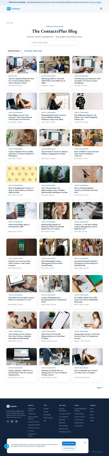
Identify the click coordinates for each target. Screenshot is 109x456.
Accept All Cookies (69, 443)
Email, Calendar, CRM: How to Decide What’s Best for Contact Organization (20, 372)
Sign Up (92, 412)
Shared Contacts (79, 414)
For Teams (31, 431)
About (91, 409)
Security (92, 418)
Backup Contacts (79, 423)
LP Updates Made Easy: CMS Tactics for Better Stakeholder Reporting (86, 299)
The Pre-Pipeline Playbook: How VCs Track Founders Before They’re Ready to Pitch (21, 80)
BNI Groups (62, 423)
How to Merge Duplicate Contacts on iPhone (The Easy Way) (86, 190)
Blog (45, 421)
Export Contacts (79, 420)
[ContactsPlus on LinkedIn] (12, 421)
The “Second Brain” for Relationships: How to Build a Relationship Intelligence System (54, 190)
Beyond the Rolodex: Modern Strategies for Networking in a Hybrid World (86, 263)
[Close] (85, 443)
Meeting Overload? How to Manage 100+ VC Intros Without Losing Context (54, 372)
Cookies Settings (69, 448)
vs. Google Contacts (64, 414)
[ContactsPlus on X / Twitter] (7, 421)
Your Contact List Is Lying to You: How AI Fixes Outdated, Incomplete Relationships (19, 336)
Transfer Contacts (80, 417)
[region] (48, 445)
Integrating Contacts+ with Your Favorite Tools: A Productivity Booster (87, 336)
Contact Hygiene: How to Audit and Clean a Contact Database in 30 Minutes (21, 153)
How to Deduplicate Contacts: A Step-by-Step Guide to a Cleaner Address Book (21, 190)
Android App (47, 415)
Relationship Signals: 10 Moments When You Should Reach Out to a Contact (52, 226)
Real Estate (62, 420)
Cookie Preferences (97, 452)
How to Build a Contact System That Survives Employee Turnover (86, 153)
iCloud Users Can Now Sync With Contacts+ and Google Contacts (19, 263)
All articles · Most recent (33, 51)
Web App (46, 409)
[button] (6, 446)
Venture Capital (63, 426)
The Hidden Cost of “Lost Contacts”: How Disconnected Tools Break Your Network (20, 117)
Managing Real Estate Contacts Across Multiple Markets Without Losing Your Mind (53, 117)
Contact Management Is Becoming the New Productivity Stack (54, 299)
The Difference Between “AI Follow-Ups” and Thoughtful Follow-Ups (85, 117)
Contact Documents (33, 428)
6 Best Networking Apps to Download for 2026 (19, 225)
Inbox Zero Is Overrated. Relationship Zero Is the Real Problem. (53, 336)
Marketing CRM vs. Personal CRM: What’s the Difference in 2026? (53, 80)
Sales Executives (63, 429)
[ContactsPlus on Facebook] (16, 421)
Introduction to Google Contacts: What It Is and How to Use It (21, 298)
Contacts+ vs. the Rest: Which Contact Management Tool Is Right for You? (85, 226)
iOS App (46, 412)
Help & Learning (48, 418)
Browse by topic (14, 51)
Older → (100, 388)
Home (8, 23)
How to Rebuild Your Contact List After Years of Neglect (86, 371)
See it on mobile (95, 2)
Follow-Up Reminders (34, 425)
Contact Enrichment (33, 422)
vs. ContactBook (63, 417)
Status (92, 421)
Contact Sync (32, 414)
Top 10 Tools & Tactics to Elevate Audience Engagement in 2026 (54, 152)
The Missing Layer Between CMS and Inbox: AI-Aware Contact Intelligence (87, 80)
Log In (91, 415)
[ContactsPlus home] (13, 8)
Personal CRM (78, 426)
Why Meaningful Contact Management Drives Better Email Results (52, 263)
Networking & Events (65, 432)
